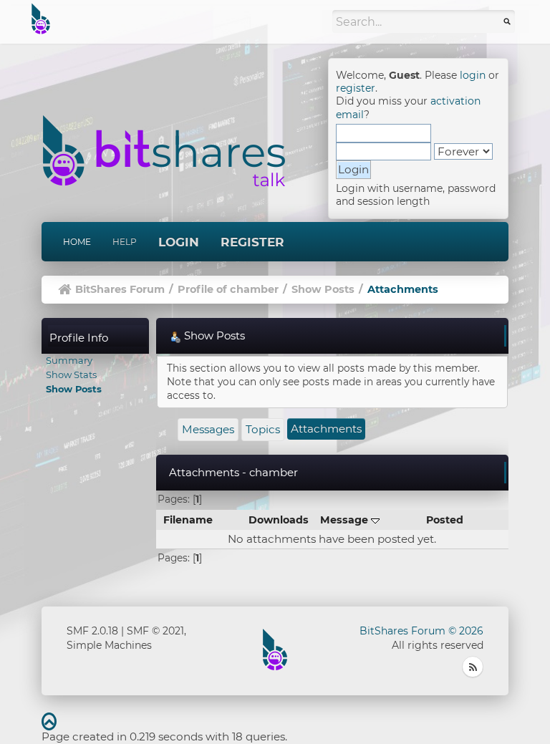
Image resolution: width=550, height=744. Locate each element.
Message (345, 519)
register (355, 88)
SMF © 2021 (155, 630)
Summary (69, 360)
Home (77, 241)
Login (178, 242)
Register (252, 242)
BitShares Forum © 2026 (421, 630)
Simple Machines (109, 645)
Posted (444, 519)
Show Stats (71, 374)
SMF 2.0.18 (92, 630)
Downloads (279, 519)
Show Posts (74, 389)
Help (124, 241)
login (473, 75)
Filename (188, 519)
